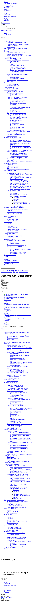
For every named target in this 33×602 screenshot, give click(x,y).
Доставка (6, 7)
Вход (5, 9)
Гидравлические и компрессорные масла (15, 83)
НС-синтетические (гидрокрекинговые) (18, 44)
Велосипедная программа (11, 216)
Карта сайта (7, 14)
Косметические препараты (14, 212)
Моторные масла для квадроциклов (20, 189)
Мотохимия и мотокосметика (18, 196)
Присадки (16, 199)
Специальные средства (16, 94)
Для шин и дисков (12, 227)
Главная (6, 2)
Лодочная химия (11, 247)
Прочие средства (14, 123)
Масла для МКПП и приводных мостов (18, 60)
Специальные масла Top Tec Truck (16, 52)
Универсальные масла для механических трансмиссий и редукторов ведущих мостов (18, 67)
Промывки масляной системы (15, 91)
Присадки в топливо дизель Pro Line (20, 146)
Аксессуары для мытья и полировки (17, 229)
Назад (2, 328)
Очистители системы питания (18, 100)
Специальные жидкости (10, 163)
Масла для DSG (14, 77)
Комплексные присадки (16, 108)
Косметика (16, 197)
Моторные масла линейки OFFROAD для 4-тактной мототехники (20, 184)
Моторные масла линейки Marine (16, 240)
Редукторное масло (9, 87)
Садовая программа (9, 233)
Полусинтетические (12, 45)
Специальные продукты (13, 190)
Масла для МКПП (15, 61)
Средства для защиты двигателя (19, 95)
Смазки (12, 126)
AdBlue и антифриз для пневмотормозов (18, 169)
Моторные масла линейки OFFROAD (17, 181)
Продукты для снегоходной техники (14, 207)
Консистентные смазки (10, 170)
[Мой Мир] (3, 599)
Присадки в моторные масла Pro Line (20, 141)
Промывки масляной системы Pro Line (20, 140)
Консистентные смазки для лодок (16, 246)
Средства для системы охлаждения (16, 113)
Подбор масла (7, 19)
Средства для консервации (17, 127)
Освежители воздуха (12, 230)
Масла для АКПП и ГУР (17, 78)
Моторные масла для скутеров (18, 180)
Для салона (10, 225)
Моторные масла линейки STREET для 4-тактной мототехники (21, 175)
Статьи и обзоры (8, 6)
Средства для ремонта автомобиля (16, 114)
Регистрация (7, 10)
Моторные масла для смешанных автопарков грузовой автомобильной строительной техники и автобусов (17, 50)
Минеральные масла (12, 88)
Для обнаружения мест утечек (18, 117)
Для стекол (10, 226)
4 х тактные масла (15, 243)
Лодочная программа (9, 239)
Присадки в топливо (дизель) (15, 105)
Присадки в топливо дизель (17, 253)
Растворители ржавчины (17, 124)
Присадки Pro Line (12, 138)
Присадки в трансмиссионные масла (17, 97)
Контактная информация (10, 3)
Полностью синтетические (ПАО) (16, 42)
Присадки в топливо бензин (18, 252)
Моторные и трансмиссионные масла (17, 209)
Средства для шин (12, 220)
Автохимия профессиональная (12, 137)
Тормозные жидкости (13, 166)
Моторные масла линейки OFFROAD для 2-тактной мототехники (20, 186)
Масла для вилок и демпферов (18, 194)
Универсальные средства (17, 130)
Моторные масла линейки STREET (16, 173)
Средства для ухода (12, 219)
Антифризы (10, 164)
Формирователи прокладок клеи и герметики (19, 161)
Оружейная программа (10, 255)
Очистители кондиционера (14, 133)
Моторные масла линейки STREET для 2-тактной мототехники (21, 178)
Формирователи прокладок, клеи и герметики (19, 131)
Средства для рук (15, 128)
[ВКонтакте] (1, 599)
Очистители (13, 110)
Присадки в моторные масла (15, 93)
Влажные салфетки (12, 232)
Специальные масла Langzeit (15, 54)
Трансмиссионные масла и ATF (12, 58)
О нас (5, 13)
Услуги (6, 256)
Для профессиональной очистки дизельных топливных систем (19, 156)
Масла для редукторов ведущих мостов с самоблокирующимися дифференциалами (21, 71)
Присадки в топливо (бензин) (15, 98)
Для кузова (10, 223)
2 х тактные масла (15, 242)
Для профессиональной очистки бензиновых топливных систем (19, 153)
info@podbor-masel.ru (6, 30)
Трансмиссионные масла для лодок (16, 245)
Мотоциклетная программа (11, 171)
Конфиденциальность (10, 16)
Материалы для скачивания (11, 4)
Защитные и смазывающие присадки (20, 107)
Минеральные (11, 47)
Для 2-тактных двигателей (14, 235)
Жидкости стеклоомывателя (14, 167)
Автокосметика (8, 222)
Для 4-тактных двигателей (14, 236)
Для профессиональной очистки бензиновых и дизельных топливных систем (19, 151)
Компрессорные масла (13, 85)
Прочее (15, 200)
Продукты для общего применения (16, 214)
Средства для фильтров (19, 206)
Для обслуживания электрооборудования (16, 119)
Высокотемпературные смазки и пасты (21, 115)
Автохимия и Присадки (10, 90)
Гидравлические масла (13, 84)
